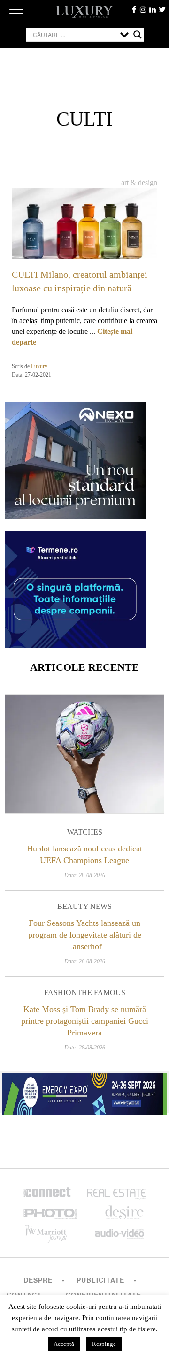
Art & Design (139, 182)
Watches (84, 832)
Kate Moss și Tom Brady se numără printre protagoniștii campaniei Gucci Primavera (84, 1020)
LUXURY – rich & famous (84, 11)
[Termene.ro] (75, 644)
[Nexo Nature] (75, 515)
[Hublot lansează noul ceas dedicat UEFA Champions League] (84, 754)
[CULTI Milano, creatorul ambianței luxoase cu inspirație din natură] (84, 229)
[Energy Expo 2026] (84, 1092)
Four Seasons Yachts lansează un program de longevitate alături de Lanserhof (84, 934)
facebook (133, 9)
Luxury (39, 366)
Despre (38, 1280)
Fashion (60, 993)
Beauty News (84, 906)
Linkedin (152, 9)
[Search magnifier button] (137, 34)
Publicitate (100, 1280)
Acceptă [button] (64, 1343)
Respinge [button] (104, 1343)
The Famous (101, 993)
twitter (162, 9)
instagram (143, 9)
